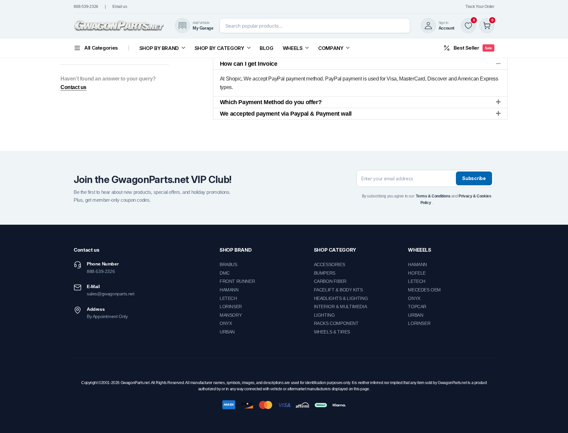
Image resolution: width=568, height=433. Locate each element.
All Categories (101, 48)
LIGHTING (324, 315)
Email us (119, 6)
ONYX (226, 323)
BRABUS (228, 264)
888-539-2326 (86, 6)
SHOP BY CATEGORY (219, 48)
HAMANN (229, 289)
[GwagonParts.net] (119, 26)
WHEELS (293, 48)
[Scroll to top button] (553, 418)
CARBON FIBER (330, 281)
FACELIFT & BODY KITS (338, 289)
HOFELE (417, 273)
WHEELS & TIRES (332, 331)
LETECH (228, 298)
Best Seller (473, 48)
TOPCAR (417, 306)
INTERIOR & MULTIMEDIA (340, 306)
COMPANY (330, 48)
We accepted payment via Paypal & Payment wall (286, 113)
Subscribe (473, 178)
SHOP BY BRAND (159, 48)
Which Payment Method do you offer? (270, 102)
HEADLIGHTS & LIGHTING (341, 298)
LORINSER (231, 306)
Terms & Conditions (433, 196)
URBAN (227, 331)
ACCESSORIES (329, 264)
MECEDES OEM (424, 289)
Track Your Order (479, 6)
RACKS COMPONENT (336, 323)
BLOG (266, 48)
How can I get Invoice (248, 63)
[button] (360, 63)
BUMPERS (324, 273)
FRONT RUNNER (237, 281)
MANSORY (231, 315)
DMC (225, 273)
